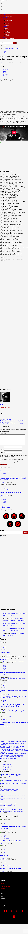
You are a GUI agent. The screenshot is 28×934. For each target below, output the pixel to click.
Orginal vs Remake (10, 38)
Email (2, 449)
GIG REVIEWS (6, 767)
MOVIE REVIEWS (7, 769)
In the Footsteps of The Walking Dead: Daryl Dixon (13, 711)
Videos (4, 19)
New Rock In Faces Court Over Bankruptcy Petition (13, 678)
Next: (11, 424)
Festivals (7, 32)
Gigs (6, 31)
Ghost (4, 419)
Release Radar (9, 16)
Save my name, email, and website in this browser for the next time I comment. (13, 455)
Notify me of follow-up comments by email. (13, 459)
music (4, 51)
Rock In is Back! (5, 507)
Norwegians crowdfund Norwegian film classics (12, 661)
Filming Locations (7, 716)
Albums (7, 28)
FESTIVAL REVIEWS (7, 766)
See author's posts (5, 407)
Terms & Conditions (5, 886)
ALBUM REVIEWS (7, 764)
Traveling (5, 719)
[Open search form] (0, 41)
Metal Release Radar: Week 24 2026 (11, 493)
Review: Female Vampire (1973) (8, 805)
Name (2, 447)
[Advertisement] (14, 95)
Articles (5, 37)
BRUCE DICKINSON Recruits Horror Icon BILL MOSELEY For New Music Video (11, 757)
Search (2, 530)
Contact (3, 888)
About (2, 883)
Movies (7, 23)
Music (4, 502)
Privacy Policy (4, 885)
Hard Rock (8, 419)
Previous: (13, 421)
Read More (3, 659)
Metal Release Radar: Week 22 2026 (11, 868)
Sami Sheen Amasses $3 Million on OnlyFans (11, 811)
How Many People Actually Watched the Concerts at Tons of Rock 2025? (12, 705)
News (4, 14)
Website (2, 452)
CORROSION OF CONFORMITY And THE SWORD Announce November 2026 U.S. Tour (12, 746)
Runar (2, 63)
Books (7, 34)
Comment (3, 433)
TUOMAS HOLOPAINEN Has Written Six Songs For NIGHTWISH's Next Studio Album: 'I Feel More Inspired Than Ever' (14, 750)
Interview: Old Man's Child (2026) (8, 790)
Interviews (5, 17)
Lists (4, 22)
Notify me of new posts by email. (10, 462)
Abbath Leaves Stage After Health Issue (10, 776)
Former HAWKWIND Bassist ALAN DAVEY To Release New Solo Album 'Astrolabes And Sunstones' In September (13, 743)
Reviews (5, 26)
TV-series (7, 35)
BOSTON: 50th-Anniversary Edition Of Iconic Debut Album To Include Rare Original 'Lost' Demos (13, 754)
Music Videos (8, 20)
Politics (7, 25)
